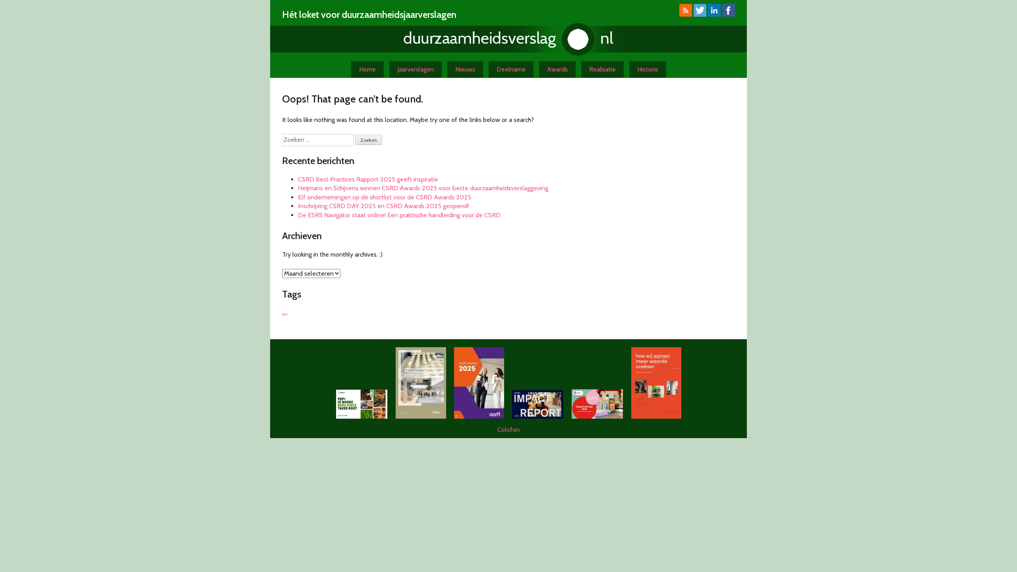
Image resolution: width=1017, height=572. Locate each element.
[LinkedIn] (714, 14)
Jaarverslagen (415, 69)
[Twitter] (700, 14)
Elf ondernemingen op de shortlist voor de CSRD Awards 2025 (384, 197)
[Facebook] (728, 14)
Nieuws (465, 69)
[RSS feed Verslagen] (685, 14)
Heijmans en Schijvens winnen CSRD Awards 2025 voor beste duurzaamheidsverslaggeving (423, 188)
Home (367, 69)
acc (285, 314)
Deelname (511, 69)
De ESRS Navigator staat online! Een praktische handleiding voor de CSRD (399, 215)
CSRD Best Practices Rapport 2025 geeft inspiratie (368, 179)
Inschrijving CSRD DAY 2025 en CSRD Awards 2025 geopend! (383, 206)
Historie (647, 69)
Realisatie (602, 69)
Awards (557, 69)
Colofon (508, 429)
